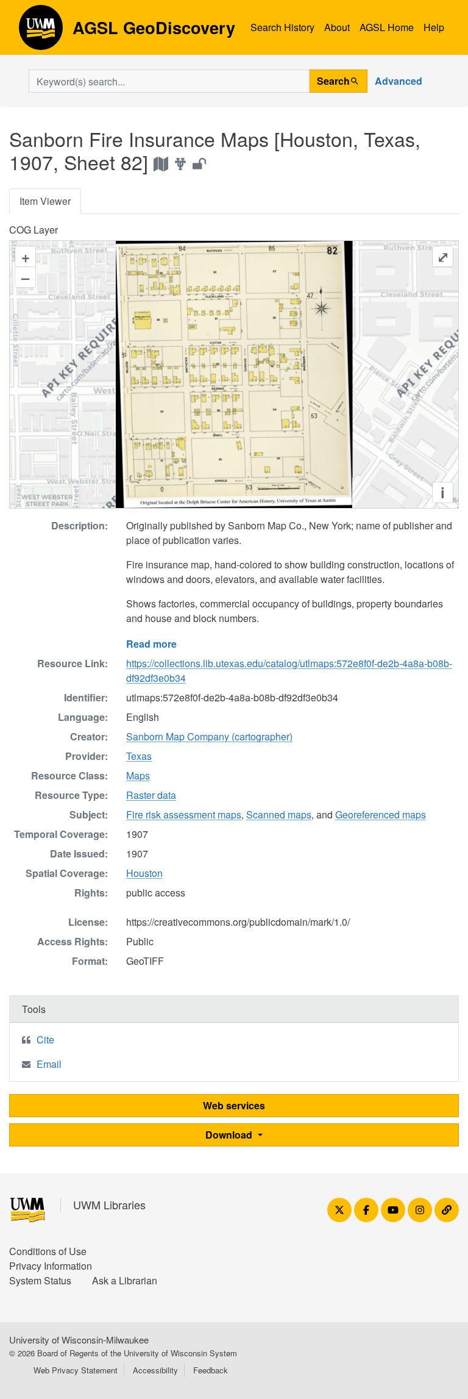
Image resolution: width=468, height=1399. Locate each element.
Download (230, 1135)
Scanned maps (278, 814)
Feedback (210, 1370)
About (337, 27)
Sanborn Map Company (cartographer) (209, 736)
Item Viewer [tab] (45, 201)
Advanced (398, 81)
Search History (282, 27)
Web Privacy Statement (76, 1370)
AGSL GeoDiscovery (40, 31)
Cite (45, 1039)
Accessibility (155, 1370)
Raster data (151, 795)
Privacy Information (50, 1266)
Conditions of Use (48, 1251)
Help (434, 27)
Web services (234, 1105)
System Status (40, 1280)
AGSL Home (387, 27)
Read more (151, 644)
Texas (139, 756)
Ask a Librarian (124, 1280)
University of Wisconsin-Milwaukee (79, 1339)
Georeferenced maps (380, 814)
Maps (138, 775)
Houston (144, 873)
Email (49, 1064)
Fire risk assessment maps (183, 814)
